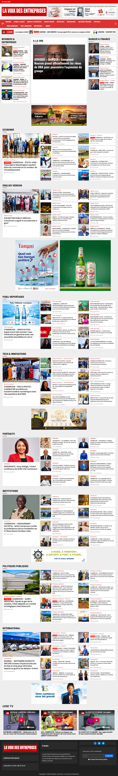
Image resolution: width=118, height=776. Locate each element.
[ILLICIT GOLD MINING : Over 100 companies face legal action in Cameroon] (46, 207)
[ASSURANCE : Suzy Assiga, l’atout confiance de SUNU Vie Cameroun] (21, 450)
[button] (3, 23)
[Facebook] (95, 743)
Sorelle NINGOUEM (59, 545)
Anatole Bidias (18, 73)
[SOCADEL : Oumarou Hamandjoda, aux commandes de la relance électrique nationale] (46, 480)
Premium (15, 48)
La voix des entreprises (20, 86)
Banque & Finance (19, 22)
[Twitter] (99, 743)
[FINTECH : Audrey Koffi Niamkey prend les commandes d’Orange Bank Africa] (46, 386)
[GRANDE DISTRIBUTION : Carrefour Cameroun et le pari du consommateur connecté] (83, 363)
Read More (40, 77)
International (71, 22)
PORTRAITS (97, 22)
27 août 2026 (47, 74)
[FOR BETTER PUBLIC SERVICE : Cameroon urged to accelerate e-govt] (21, 201)
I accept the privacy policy (98, 759)
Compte (48, 26)
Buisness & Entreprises (34, 22)
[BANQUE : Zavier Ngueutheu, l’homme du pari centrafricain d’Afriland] (83, 454)
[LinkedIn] (103, 743)
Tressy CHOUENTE (10, 172)
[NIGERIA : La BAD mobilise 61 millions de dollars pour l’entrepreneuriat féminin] (46, 541)
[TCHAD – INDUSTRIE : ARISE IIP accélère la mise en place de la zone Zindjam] (46, 663)
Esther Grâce (58, 200)
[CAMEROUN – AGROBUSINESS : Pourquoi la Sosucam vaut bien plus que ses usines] (46, 175)
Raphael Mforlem (96, 391)
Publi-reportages (12, 26)
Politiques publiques (84, 22)
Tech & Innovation (25, 26)
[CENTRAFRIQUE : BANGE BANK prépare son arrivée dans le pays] (83, 650)
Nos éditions (38, 26)
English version (49, 22)
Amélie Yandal (18, 58)
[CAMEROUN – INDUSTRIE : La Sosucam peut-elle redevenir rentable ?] (83, 151)
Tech (91, 381)
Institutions (60, 22)
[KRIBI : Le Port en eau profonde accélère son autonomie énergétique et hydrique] (46, 151)
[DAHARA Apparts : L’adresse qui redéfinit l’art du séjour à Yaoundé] (83, 332)
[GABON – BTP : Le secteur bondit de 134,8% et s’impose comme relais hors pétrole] (83, 663)
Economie (8, 22)
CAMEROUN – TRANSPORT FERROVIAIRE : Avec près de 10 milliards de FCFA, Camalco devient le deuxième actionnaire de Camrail (68, 32)
